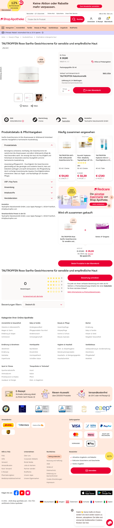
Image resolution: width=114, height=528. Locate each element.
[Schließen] (89, 231)
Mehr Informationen (57, 287)
